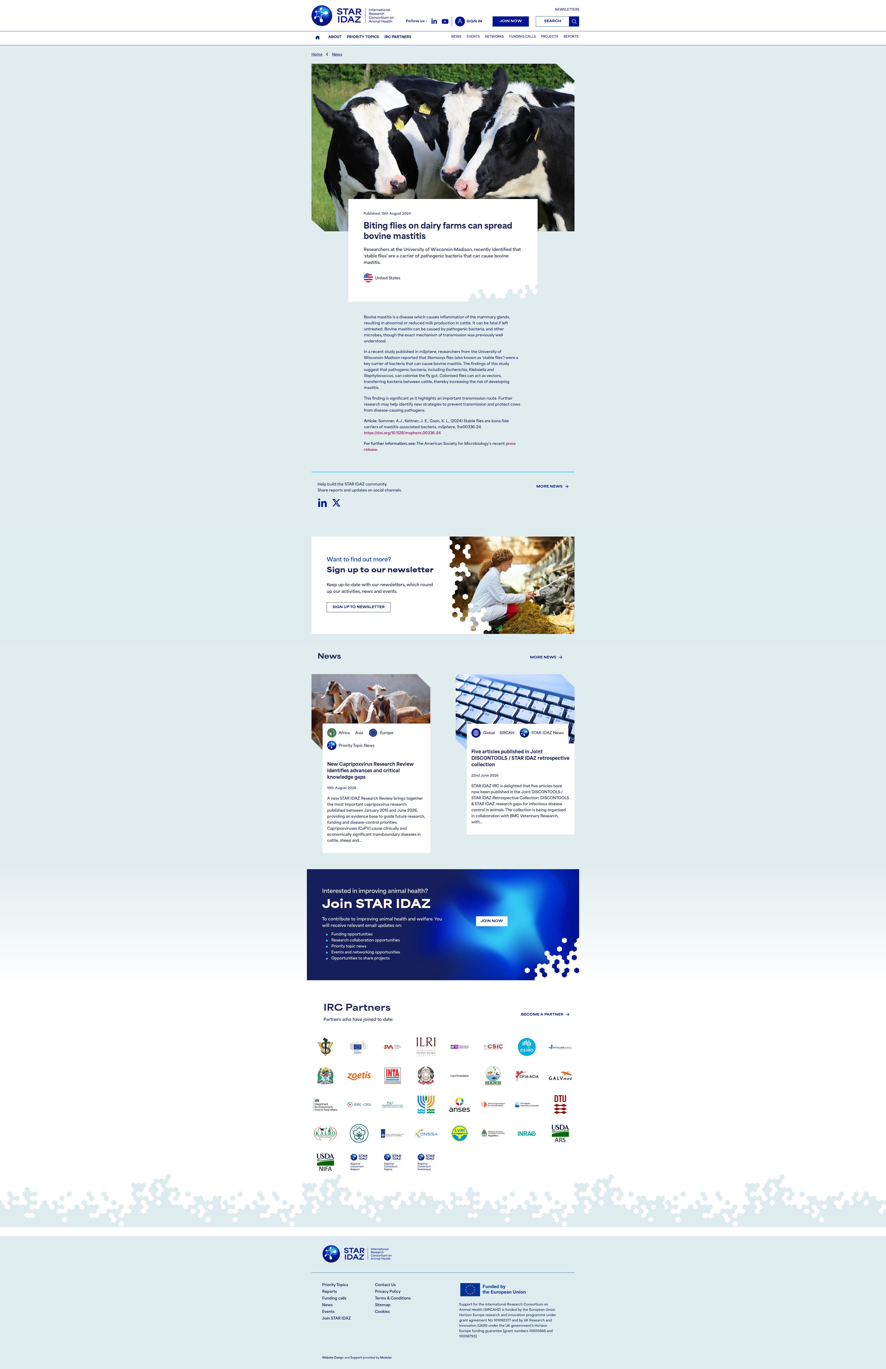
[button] (434, 21)
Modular (386, 1358)
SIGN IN (474, 21)
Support (356, 1358)
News (337, 55)
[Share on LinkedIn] (322, 502)
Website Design (333, 1358)
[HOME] (318, 37)
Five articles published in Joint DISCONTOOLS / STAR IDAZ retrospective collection (520, 758)
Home (316, 55)
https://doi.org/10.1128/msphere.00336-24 (402, 433)
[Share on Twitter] (336, 502)
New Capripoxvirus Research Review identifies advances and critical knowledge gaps (370, 771)
